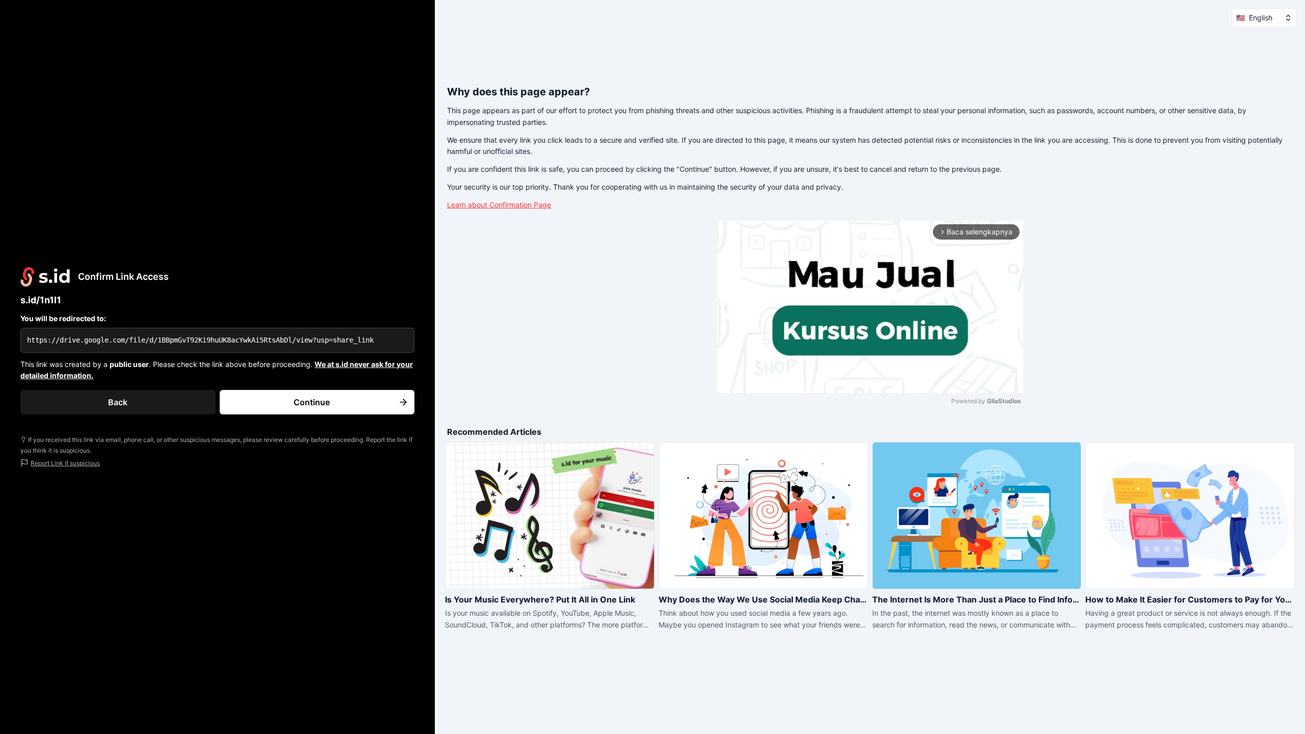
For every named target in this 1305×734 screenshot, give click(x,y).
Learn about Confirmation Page (499, 204)
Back (117, 402)
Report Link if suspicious (65, 463)
